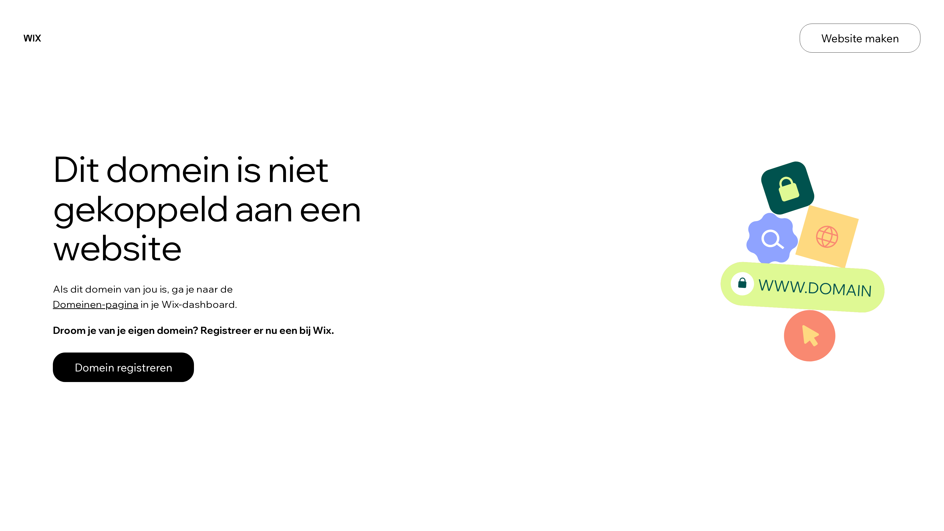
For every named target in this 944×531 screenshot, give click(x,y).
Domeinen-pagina (96, 304)
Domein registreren (123, 367)
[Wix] (32, 38)
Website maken (860, 38)
